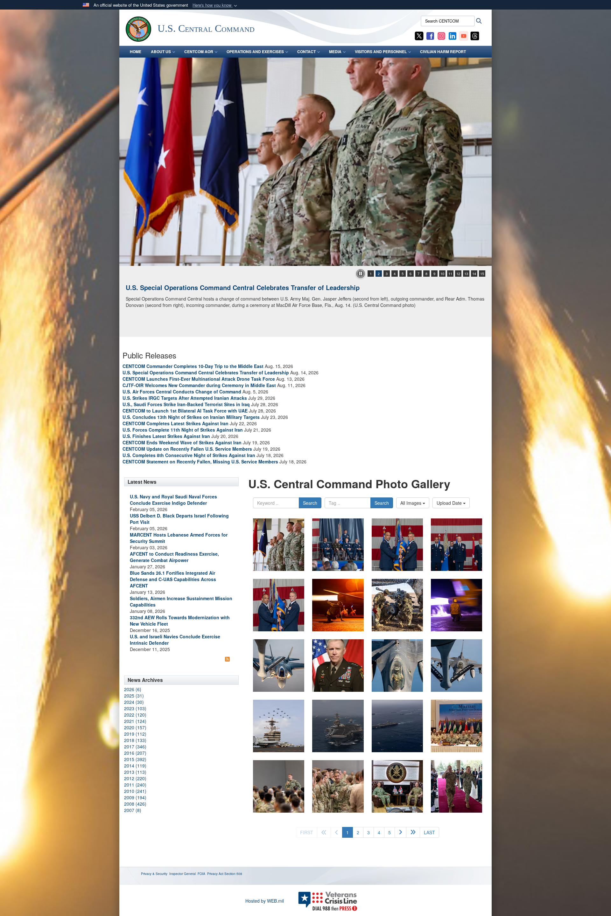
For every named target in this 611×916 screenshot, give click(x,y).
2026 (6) (132, 689)
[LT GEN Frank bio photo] (337, 665)
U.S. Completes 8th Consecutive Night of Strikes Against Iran (189, 455)
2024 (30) (134, 702)
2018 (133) (135, 740)
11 (450, 273)
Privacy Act (215, 873)
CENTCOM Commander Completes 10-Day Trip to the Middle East (193, 366)
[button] (215, 5)
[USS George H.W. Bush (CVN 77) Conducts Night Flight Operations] (305, 162)
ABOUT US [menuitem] (161, 51)
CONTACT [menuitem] (306, 51)
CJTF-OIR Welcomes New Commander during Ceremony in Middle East (199, 385)
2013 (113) (135, 772)
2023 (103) (135, 708)
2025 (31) (134, 695)
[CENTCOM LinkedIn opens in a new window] (452, 35)
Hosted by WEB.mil (264, 901)
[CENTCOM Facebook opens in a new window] (430, 35)
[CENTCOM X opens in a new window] (419, 35)
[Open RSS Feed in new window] (227, 659)
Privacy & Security (154, 873)
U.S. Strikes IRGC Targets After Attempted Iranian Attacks (185, 398)
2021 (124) (135, 721)
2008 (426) (135, 804)
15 (482, 273)
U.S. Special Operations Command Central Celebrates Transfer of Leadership (206, 372)
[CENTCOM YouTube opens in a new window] (464, 35)
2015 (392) (135, 759)
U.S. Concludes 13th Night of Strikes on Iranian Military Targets (191, 417)
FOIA (201, 873)
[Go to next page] (400, 832)
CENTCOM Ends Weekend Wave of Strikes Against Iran (182, 442)
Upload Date (450, 503)
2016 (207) (135, 753)
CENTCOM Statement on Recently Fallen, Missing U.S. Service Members (200, 461)
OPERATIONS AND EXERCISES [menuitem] (255, 51)
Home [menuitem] (135, 51)
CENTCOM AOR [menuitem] (198, 51)
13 (466, 273)
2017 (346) (135, 746)
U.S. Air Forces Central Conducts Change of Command (182, 391)
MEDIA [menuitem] (335, 51)
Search (310, 503)
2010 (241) (135, 791)
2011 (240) (135, 784)
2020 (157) (135, 727)
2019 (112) (135, 734)
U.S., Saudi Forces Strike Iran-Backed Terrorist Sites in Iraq (186, 404)
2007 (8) (132, 810)
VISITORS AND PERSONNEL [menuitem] (381, 51)
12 (458, 273)
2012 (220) (135, 778)
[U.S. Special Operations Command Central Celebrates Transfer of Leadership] (278, 544)
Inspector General (182, 873)
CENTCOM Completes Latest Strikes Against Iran (175, 423)
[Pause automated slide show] (360, 273)
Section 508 (233, 873)
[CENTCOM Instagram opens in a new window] (441, 35)
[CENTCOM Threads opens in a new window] (475, 35)
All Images (411, 503)
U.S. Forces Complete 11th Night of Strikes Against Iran (183, 430)
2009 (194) (135, 797)
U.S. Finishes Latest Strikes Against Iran (166, 436)
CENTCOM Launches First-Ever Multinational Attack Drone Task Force (199, 379)
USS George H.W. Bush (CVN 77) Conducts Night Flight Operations (227, 287)
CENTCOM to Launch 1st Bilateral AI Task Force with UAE (185, 410)
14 (474, 273)
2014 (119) (135, 765)
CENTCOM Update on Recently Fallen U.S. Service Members (187, 449)
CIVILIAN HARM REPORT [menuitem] (443, 51)
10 (442, 273)
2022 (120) (135, 714)
